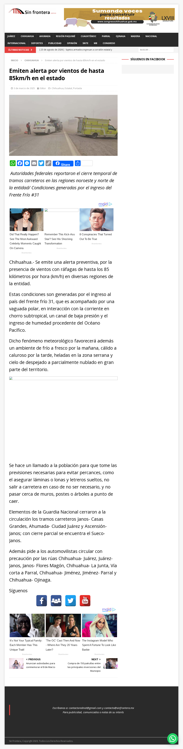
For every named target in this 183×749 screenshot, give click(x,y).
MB (95, 43)
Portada (77, 88)
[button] (172, 738)
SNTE (85, 43)
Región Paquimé (65, 36)
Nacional (151, 36)
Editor (43, 88)
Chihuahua (27, 36)
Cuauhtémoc (88, 36)
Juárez (11, 36)
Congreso (109, 43)
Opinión (72, 43)
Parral (106, 36)
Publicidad (54, 43)
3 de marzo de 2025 (24, 88)
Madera (135, 36)
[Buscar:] (156, 49)
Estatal (68, 88)
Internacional (17, 43)
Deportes (37, 43)
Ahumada (44, 36)
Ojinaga (120, 36)
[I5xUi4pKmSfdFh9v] (119, 27)
